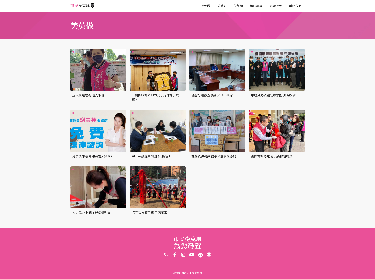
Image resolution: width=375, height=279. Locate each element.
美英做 (205, 6)
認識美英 (276, 6)
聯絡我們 (295, 6)
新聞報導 (256, 6)
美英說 (222, 6)
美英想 (238, 6)
